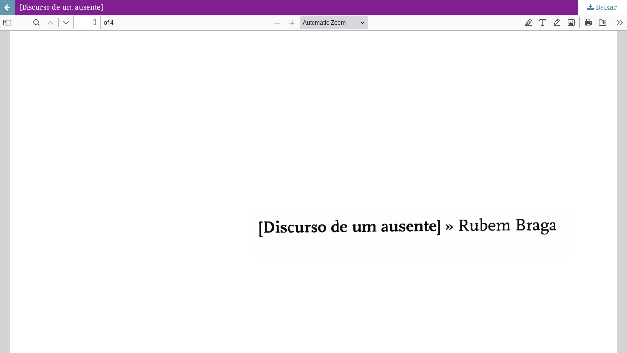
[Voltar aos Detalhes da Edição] (7, 7)
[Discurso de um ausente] (61, 7)
